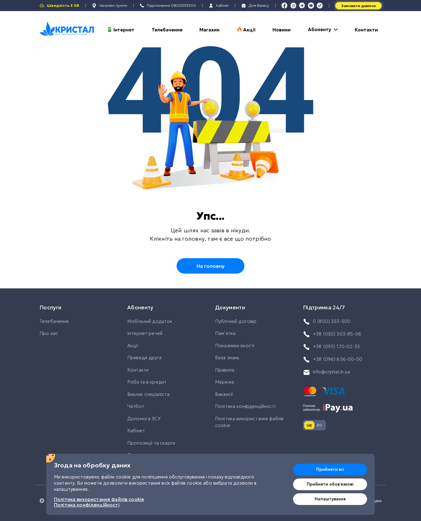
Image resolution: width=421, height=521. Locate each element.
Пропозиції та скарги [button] (151, 443)
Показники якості (235, 345)
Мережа (224, 382)
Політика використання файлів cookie (249, 422)
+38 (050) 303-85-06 (337, 334)
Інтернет (123, 30)
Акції (249, 30)
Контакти (366, 30)
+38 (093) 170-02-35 (336, 346)
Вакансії (224, 394)
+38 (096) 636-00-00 (337, 359)
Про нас (48, 333)
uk (309, 425)
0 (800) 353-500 (331, 321)
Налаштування (330, 499)
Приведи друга (144, 357)
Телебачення (167, 30)
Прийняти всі (330, 469)
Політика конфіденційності (245, 406)
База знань (227, 357)
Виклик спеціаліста (148, 394)
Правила (224, 370)
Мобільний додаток (150, 321)
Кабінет (136, 430)
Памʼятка (225, 333)
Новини (281, 30)
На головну (211, 266)
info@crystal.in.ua (331, 372)
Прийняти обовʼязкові (330, 484)
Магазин (209, 30)
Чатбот (135, 406)
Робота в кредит (146, 382)
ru (319, 425)
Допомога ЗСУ (144, 418)
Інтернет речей (144, 333)
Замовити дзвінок (358, 5)
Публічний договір (236, 321)
